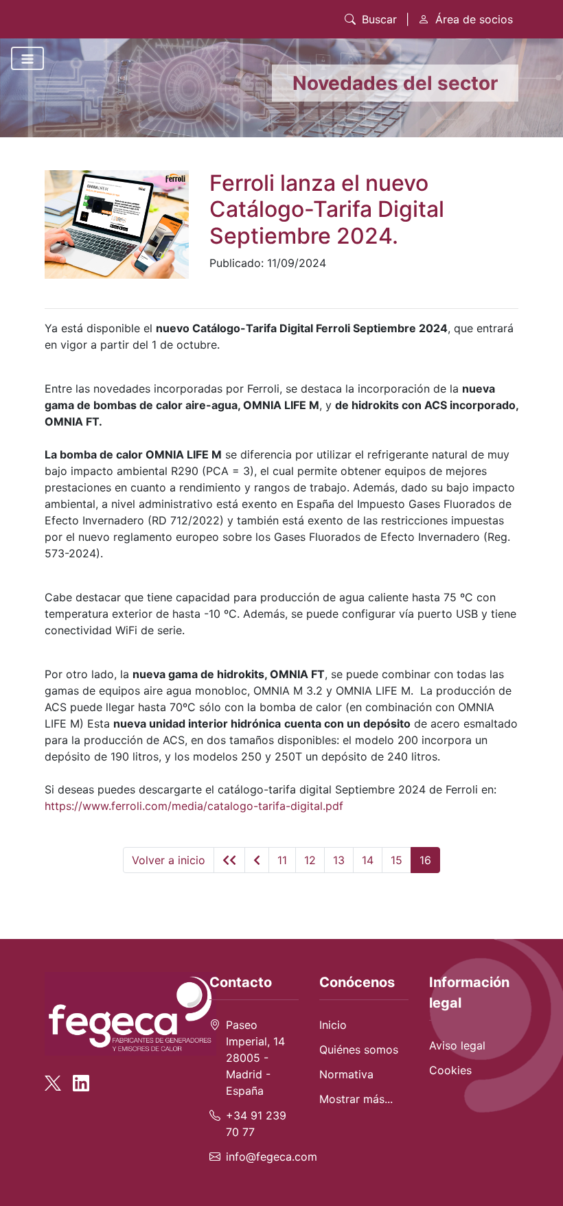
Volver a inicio (168, 860)
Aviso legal (457, 1045)
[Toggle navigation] (27, 58)
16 (425, 860)
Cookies (450, 1070)
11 (282, 860)
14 (368, 860)
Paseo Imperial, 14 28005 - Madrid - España (255, 1058)
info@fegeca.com (271, 1156)
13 (339, 860)
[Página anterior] (256, 860)
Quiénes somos (358, 1049)
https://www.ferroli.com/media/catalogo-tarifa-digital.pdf (194, 806)
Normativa (346, 1074)
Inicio (333, 1025)
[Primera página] (229, 860)
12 (310, 860)
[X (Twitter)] (57, 1077)
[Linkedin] (81, 1077)
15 (396, 860)
